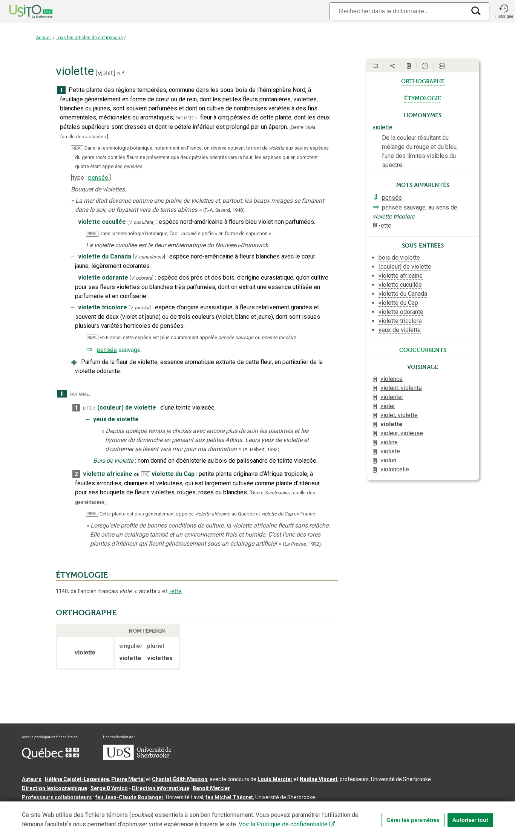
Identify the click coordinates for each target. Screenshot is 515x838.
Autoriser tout (470, 820)
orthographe (422, 80)
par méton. (187, 118)
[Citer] (375, 66)
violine (389, 442)
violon (388, 460)
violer (387, 406)
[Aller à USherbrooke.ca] (137, 758)
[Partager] (392, 66)
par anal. (80, 394)
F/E (146, 474)
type (78, 177)
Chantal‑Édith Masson (179, 779)
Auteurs (31, 779)
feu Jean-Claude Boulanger (129, 797)
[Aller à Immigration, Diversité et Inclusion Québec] (50, 757)
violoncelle (394, 469)
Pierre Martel (128, 779)
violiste (390, 451)
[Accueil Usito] (22, 11)
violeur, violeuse (401, 433)
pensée (98, 177)
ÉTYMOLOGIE (82, 575)
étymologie (422, 97)
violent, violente (401, 387)
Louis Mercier (275, 779)
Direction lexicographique (54, 788)
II (62, 394)
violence (391, 378)
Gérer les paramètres (413, 820)
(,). (302, 544)
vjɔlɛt (105, 72)
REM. (77, 148)
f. (123, 73)
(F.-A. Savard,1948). (224, 210)
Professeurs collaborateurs (57, 797)
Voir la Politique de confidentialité (283, 824)
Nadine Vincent (318, 779)
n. (119, 73)
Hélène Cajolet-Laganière (77, 779)
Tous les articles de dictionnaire (89, 37)
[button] (503, 11)
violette (382, 127)
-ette (175, 591)
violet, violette (399, 415)
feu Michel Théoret (229, 797)
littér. (89, 408)
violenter (391, 397)
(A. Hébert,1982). (261, 449)
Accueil (44, 37)
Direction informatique (160, 788)
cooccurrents (422, 349)
